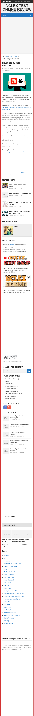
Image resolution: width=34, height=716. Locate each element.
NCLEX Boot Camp (9, 577)
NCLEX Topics (13, 56)
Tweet (23, 172)
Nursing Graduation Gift (10, 591)
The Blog (6, 620)
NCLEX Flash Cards (9, 580)
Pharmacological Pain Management (19, 424)
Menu (4, 15)
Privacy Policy (7, 607)
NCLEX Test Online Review (17, 7)
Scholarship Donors (9, 610)
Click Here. (23, 251)
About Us (6, 555)
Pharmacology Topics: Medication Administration (19, 441)
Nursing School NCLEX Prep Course (13, 593)
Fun (6, 381)
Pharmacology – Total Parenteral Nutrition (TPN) (16, 2)
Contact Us (7, 561)
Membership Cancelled (10, 572)
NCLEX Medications (10, 386)
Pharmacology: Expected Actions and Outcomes (20, 449)
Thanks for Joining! (9, 618)
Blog (5, 558)
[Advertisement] (17, 36)
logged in (11, 244)
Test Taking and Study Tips (12, 393)
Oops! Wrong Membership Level (12, 599)
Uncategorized (9, 396)
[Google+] (9, 407)
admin (5, 68)
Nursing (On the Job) (11, 391)
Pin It (11, 175)
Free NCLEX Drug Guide (10, 566)
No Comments (6, 70)
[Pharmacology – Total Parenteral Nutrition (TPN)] (7, 534)
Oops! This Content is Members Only (14, 596)
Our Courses (7, 604)
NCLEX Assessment (9, 574)
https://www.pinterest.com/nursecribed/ (13, 152)
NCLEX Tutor (7, 588)
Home (6, 56)
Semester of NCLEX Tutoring (12, 615)
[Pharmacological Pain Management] (17, 534)
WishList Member (8, 623)
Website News (9, 398)
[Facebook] (5, 407)
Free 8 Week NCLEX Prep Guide (12, 563)
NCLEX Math (8, 384)
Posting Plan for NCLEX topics (20, 193)
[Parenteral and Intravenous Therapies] (27, 534)
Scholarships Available (10, 612)
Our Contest (7, 601)
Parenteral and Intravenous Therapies (17, 433)
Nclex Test (6, 585)
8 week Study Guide (10, 379)
